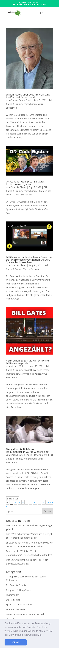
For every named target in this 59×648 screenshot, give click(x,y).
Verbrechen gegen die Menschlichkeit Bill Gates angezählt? (28, 362)
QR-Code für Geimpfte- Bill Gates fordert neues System (25, 183)
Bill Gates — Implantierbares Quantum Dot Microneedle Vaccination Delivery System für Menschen (29, 259)
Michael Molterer (19, 366)
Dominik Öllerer (18, 187)
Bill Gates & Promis (16, 585)
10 (35, 502)
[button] (42, 635)
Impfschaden (30, 103)
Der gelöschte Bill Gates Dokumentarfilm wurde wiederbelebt (27, 451)
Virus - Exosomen (23, 194)
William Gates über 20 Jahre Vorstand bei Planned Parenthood (28, 96)
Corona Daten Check (21, 100)
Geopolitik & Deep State (35, 369)
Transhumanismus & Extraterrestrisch (25, 614)
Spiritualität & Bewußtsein (19, 604)
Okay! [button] (15, 642)
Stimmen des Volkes (30, 373)
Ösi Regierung (13, 599)
